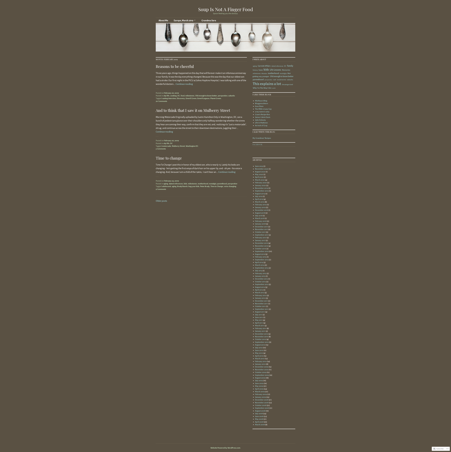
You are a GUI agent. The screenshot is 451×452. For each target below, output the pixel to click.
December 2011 (261, 301)
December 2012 (261, 279)
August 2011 (260, 312)
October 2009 (260, 372)
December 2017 (261, 227)
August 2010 (260, 345)
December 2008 (261, 400)
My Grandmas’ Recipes (262, 138)
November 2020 (261, 169)
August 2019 (260, 194)
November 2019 (261, 188)
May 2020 (259, 174)
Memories (286, 70)
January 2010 (260, 364)
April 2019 (259, 199)
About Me (163, 20)
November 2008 (261, 403)
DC (178, 96)
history (255, 70)
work (273, 88)
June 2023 (259, 166)
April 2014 (259, 262)
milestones (189, 96)
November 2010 (261, 337)
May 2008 (259, 419)
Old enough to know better (206, 96)
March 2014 (259, 265)
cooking (173, 96)
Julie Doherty (260, 120)
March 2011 (259, 326)
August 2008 (260, 411)
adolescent (166, 186)
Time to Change (216, 186)
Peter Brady (205, 186)
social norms (281, 80)
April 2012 (259, 290)
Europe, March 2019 (183, 20)
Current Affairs (264, 66)
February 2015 (260, 257)
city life (166, 96)
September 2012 (261, 284)
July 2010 (259, 348)
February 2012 (260, 295)
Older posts (161, 201)
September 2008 (262, 408)
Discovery (181, 98)
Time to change (169, 157)
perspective (222, 96)
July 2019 (258, 196)
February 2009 (261, 394)
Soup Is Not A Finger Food (225, 9)
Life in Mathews (261, 123)
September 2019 (262, 191)
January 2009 (260, 397)
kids (185, 184)
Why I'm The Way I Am (262, 88)
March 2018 (259, 218)
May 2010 (259, 353)
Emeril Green (191, 98)
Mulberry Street (178, 146)
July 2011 (258, 315)
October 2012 (260, 282)
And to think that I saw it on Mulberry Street (193, 110)
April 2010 (259, 356)
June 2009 (259, 383)
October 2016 (260, 249)
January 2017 (260, 240)
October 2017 (260, 232)
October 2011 (260, 306)
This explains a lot (267, 84)
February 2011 (260, 328)
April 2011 (259, 323)
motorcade (166, 146)
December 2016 (261, 243)
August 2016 (260, 254)
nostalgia (212, 184)
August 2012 (260, 287)
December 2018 (261, 210)
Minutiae (264, 73)
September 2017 (261, 235)
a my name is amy (262, 112)
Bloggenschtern (261, 103)
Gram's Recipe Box (262, 114)
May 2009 (259, 386)
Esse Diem (259, 106)
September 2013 (261, 268)
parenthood (222, 184)
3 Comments (161, 149)
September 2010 (262, 342)
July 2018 (258, 216)
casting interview (169, 98)
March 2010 (260, 359)
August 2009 (260, 378)
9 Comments (161, 189)
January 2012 (260, 298)
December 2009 (261, 367)
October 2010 (260, 339)
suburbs (231, 96)
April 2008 (259, 422)
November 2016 (261, 246)
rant (274, 80)
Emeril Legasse (203, 98)
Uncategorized (287, 84)
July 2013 (258, 271)
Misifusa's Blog (261, 101)
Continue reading (184, 84)
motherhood (203, 184)
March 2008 (260, 425)
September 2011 (261, 309)
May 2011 (259, 320)
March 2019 (259, 202)
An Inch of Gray (261, 126)
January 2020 (260, 185)
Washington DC (192, 146)
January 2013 (260, 276)
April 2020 (259, 177)
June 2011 (259, 317)
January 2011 (260, 331)
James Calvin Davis (262, 117)
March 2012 (259, 293)
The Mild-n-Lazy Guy (263, 109)
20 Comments (161, 101)
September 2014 (262, 260)
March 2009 (260, 392)
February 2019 (261, 205)
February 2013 (260, 273)
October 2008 (260, 405)
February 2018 (261, 221)
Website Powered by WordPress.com (225, 448)
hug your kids (193, 186)
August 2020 (260, 172)
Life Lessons (275, 70)
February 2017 (260, 238)
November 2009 (261, 370)
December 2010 (261, 334)
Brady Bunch (182, 186)
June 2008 (259, 416)
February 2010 (261, 361)
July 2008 (259, 414)
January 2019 (260, 207)
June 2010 (259, 350)
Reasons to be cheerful (175, 66)
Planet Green (215, 98)
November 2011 (261, 304)
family (290, 66)
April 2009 (259, 389)
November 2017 (261, 229)
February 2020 (261, 183)
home (261, 70)
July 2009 (259, 381)
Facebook (257, 144)
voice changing (230, 186)
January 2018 (260, 224)
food (183, 96)
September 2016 (262, 251)
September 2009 (262, 375)
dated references (176, 184)
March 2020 (260, 180)
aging (165, 184)
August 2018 (260, 213)
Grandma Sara (208, 20)
